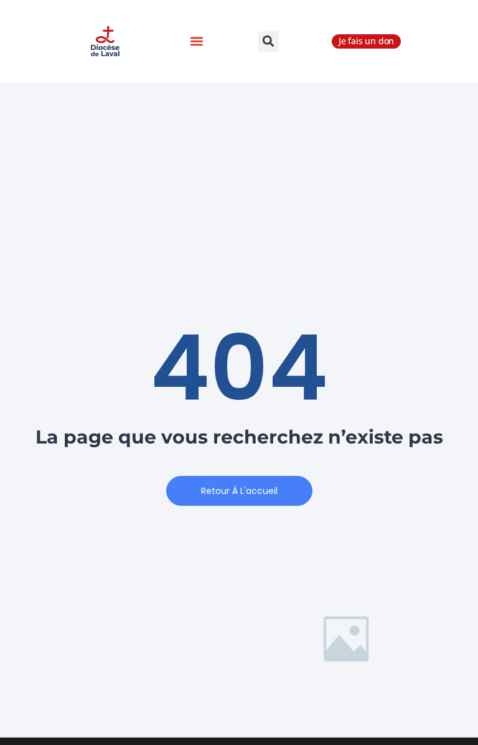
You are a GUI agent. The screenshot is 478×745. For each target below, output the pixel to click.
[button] (196, 41)
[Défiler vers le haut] (446, 699)
